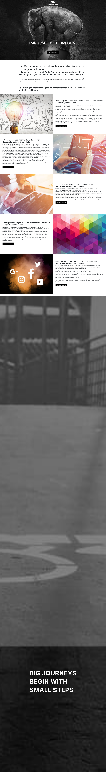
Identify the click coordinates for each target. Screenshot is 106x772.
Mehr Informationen (61, 126)
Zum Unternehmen (53, 52)
